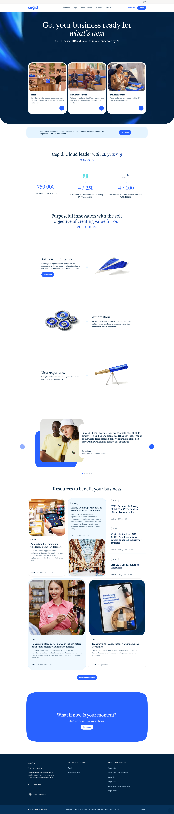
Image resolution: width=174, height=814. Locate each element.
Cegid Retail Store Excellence (118, 772)
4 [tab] (87, 473)
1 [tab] (82, 473)
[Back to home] (45, 8)
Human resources (74, 772)
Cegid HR (111, 777)
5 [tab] (89, 473)
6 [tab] (91, 473)
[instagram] (39, 788)
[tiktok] (43, 788)
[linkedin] (29, 788)
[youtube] (34, 788)
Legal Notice (68, 809)
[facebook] (48, 788)
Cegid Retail (112, 768)
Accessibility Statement (96, 809)
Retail (70, 768)
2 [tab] (84, 473)
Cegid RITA (112, 781)
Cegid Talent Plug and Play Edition (119, 786)
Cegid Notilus (112, 791)
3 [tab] (86, 473)
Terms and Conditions (81, 809)
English (144, 2)
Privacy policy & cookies (112, 809)
